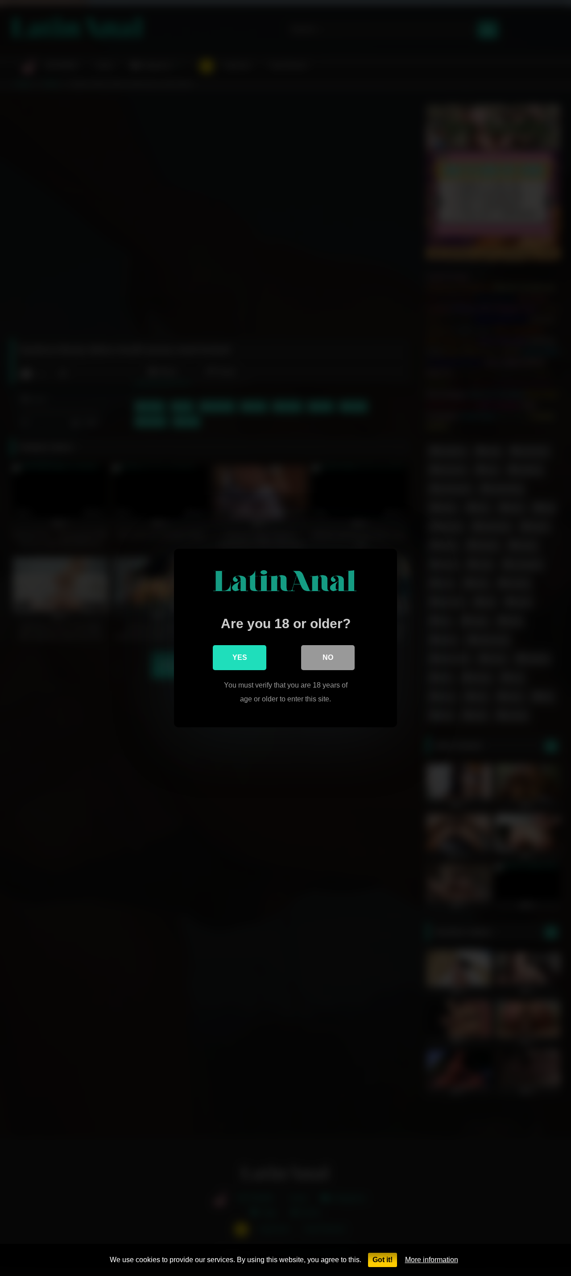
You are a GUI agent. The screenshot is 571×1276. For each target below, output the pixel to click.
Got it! (382, 1259)
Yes (239, 657)
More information (431, 1259)
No (328, 657)
